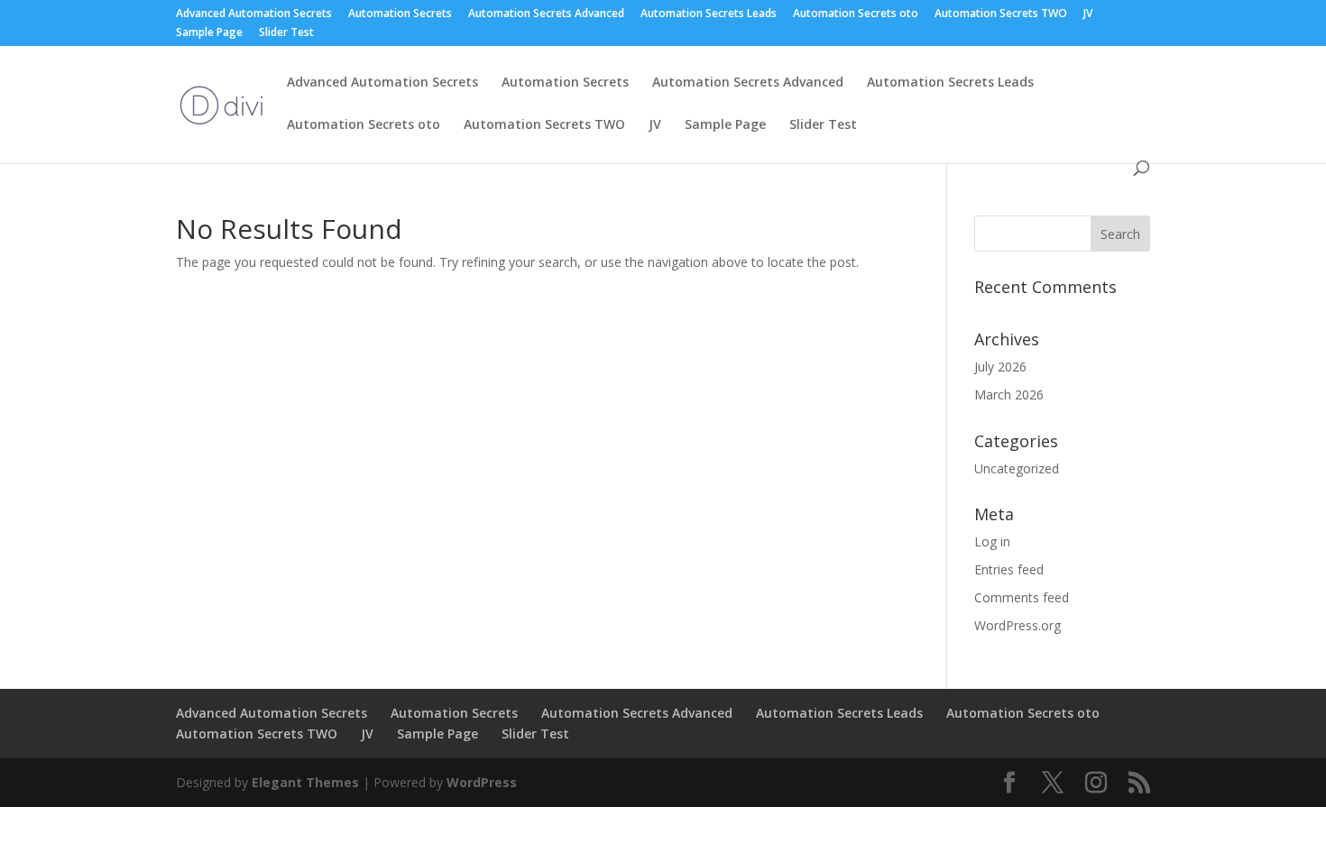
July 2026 (1000, 366)
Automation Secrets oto (855, 14)
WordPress (482, 782)
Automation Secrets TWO (1001, 14)
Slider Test (286, 33)
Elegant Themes (305, 782)
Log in (992, 541)
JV (1087, 14)
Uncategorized (1016, 468)
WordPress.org (1017, 625)
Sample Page (209, 33)
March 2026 (1009, 394)
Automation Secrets (400, 14)
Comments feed (1021, 597)
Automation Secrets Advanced (546, 14)
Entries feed (1009, 569)
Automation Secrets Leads (708, 14)
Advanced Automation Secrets (254, 14)
